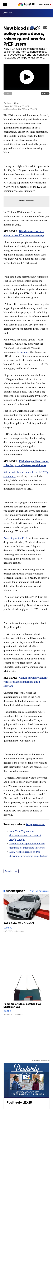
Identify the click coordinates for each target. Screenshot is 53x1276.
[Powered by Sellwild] (45, 1060)
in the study (23, 352)
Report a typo (11, 871)
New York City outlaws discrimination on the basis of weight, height (25, 835)
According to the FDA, (16, 538)
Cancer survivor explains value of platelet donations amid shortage (26, 682)
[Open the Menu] (5, 4)
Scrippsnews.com (35, 824)
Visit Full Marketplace (39, 891)
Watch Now (44, 4)
